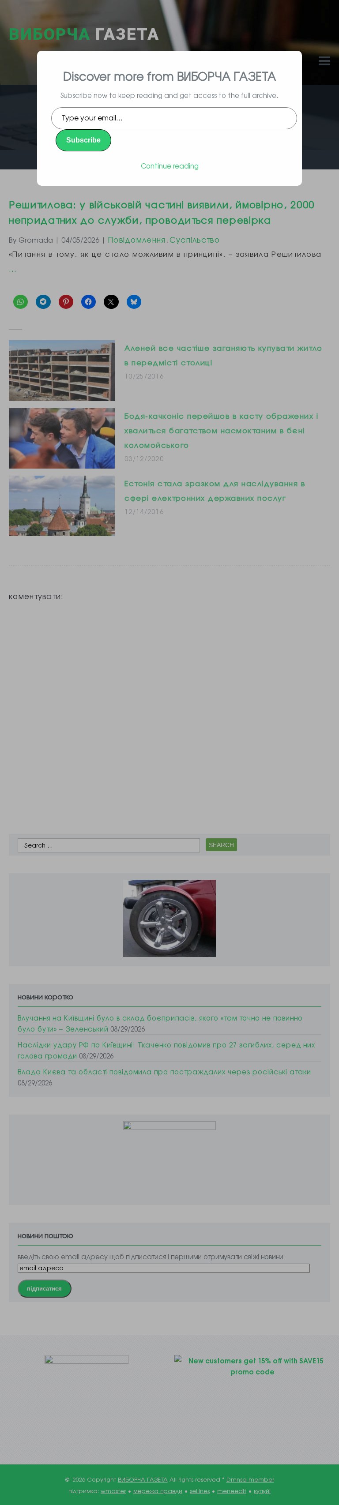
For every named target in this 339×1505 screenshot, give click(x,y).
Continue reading (170, 165)
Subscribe (83, 140)
